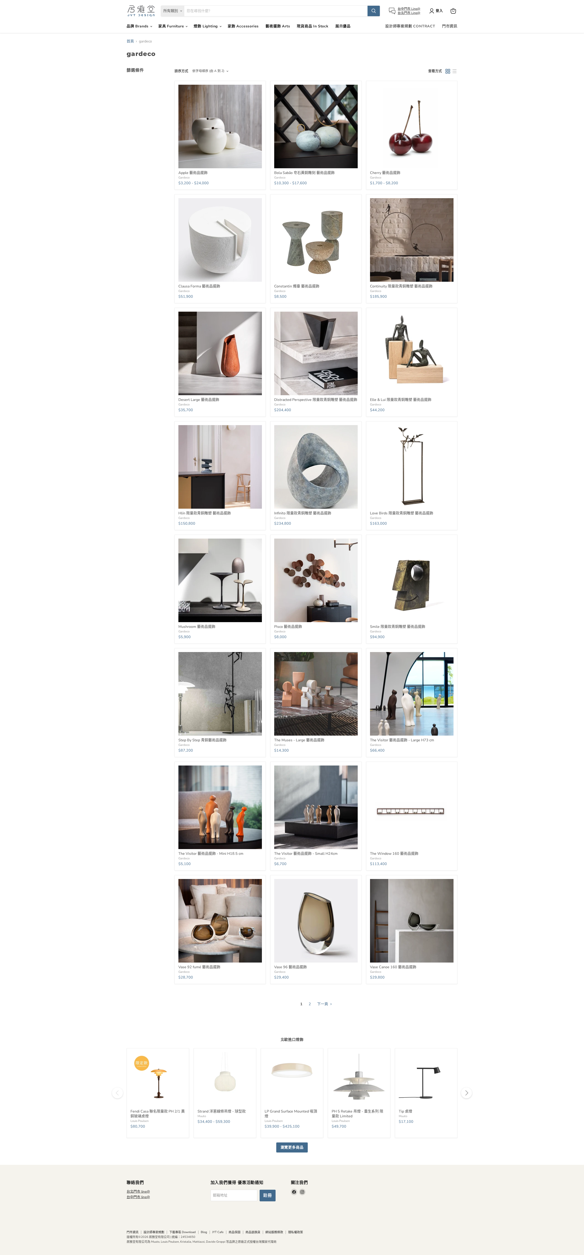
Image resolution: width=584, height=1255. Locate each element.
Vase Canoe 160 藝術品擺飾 (393, 967)
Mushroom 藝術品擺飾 (196, 626)
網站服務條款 (274, 1232)
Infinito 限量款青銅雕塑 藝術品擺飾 (302, 513)
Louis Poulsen (139, 1121)
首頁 (130, 41)
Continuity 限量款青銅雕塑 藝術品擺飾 (401, 286)
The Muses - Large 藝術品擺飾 (299, 740)
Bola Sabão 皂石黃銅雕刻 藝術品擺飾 (304, 172)
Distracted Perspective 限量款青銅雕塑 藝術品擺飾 (315, 399)
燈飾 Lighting (206, 26)
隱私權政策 (295, 1232)
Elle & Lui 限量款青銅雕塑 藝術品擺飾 (400, 399)
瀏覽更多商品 (292, 1147)
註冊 (267, 1195)
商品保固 (234, 1232)
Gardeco (184, 178)
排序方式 (181, 71)
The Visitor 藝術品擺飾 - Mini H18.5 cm (210, 853)
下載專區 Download (182, 1232)
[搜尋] (374, 11)
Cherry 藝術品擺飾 (385, 172)
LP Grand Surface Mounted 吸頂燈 (291, 1114)
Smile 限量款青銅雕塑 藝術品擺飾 (397, 626)
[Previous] (117, 1092)
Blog (204, 1232)
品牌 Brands (138, 26)
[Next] (466, 1092)
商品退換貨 (252, 1232)
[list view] (454, 71)
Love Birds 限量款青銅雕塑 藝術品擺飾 (401, 513)
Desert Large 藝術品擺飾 (198, 399)
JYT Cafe (218, 1232)
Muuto (202, 1116)
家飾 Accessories (243, 26)
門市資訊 (449, 26)
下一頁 (323, 1004)
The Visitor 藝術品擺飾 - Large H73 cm (402, 740)
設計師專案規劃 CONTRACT (410, 26)
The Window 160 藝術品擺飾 (394, 853)
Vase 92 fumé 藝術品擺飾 (199, 967)
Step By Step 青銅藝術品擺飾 (202, 740)
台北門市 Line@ (409, 13)
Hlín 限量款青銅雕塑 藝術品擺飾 (204, 513)
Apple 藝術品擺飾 (193, 172)
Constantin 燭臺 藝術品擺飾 (296, 286)
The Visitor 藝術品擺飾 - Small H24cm (306, 853)
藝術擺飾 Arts (278, 26)
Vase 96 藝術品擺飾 (290, 967)
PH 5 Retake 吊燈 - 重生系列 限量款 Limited (357, 1114)
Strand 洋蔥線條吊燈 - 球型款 (222, 1111)
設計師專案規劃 (153, 1232)
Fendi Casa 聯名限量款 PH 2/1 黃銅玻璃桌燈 (157, 1114)
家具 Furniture (171, 26)
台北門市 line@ (138, 1191)
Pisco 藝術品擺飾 (288, 626)
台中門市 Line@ (409, 9)
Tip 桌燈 (405, 1111)
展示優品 (343, 26)
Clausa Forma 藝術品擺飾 (199, 286)
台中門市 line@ (138, 1197)
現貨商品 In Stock (312, 26)
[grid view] (448, 71)
